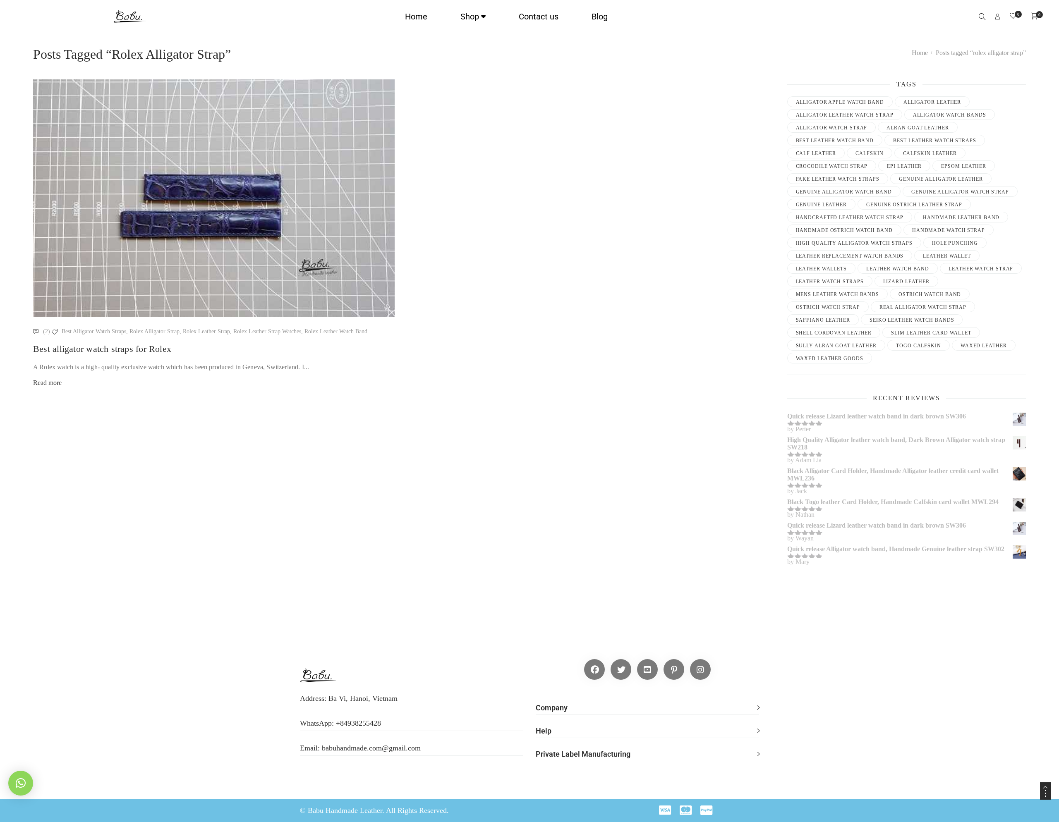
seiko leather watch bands (912, 320)
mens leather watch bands (837, 294)
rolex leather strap (206, 331)
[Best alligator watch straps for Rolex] (214, 198)
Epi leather (904, 166)
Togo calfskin (918, 346)
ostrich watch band (929, 294)
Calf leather (816, 153)
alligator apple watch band (840, 102)
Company (552, 707)
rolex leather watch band (335, 331)
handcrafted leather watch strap (850, 217)
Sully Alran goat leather (836, 346)
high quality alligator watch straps (854, 243)
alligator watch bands (949, 115)
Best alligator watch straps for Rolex (102, 349)
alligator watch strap (831, 128)
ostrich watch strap (828, 307)
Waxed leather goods (829, 358)
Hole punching (955, 243)
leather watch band (897, 269)
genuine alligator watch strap (960, 192)
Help (543, 730)
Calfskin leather (930, 153)
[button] (647, 703)
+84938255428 (358, 723)
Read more (47, 382)
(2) (46, 331)
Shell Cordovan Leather (834, 333)
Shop (469, 17)
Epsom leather (963, 166)
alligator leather (932, 102)
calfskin (869, 153)
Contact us (538, 17)
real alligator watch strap (922, 307)
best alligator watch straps (94, 331)
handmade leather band (961, 217)
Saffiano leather (823, 320)
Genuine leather (821, 205)
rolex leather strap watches (267, 331)
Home (416, 17)
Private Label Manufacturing (583, 754)
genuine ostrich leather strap (914, 205)
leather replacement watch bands (850, 256)
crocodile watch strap (832, 166)
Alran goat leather (917, 128)
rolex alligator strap (154, 331)
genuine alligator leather (941, 179)
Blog (600, 17)
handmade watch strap (948, 230)
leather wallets (821, 269)
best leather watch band (835, 140)
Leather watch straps (830, 281)
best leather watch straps (934, 140)
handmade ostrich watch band (844, 230)
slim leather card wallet (931, 333)
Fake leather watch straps (838, 179)
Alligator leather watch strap (845, 115)
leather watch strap (981, 269)
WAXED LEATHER (984, 346)
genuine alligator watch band (844, 192)
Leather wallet (947, 256)
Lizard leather (906, 281)
